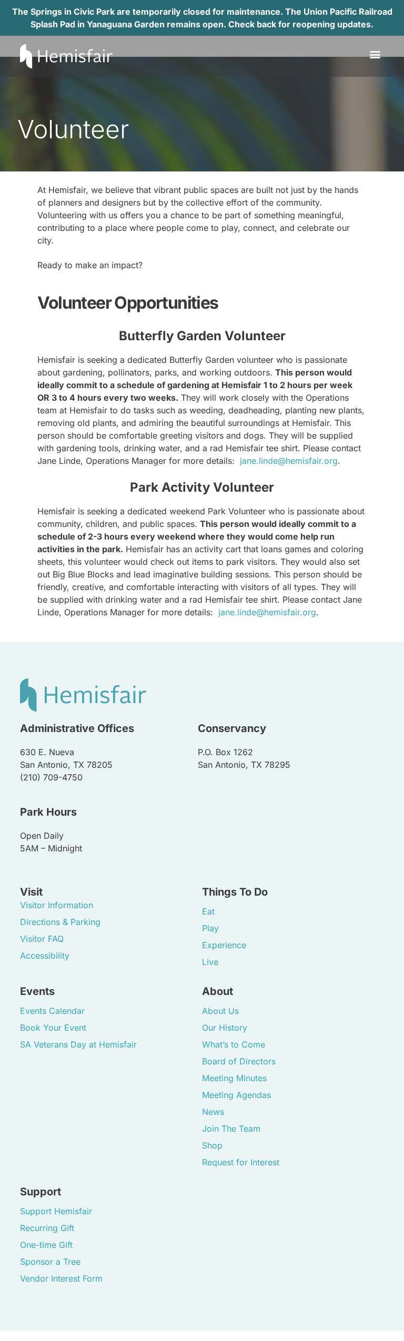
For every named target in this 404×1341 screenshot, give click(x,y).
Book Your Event (53, 1027)
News (213, 1111)
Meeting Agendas (236, 1095)
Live (210, 962)
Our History (224, 1027)
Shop (212, 1145)
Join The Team (231, 1128)
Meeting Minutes (234, 1078)
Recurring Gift (47, 1228)
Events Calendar (52, 1010)
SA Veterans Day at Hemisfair (78, 1044)
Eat (208, 911)
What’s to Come (233, 1044)
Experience (224, 945)
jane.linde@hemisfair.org (289, 460)
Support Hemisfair (56, 1211)
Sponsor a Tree (50, 1261)
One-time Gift (46, 1245)
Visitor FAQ (42, 938)
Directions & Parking (60, 922)
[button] (375, 54)
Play (210, 928)
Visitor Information (56, 905)
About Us (220, 1010)
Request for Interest (240, 1162)
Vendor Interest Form (61, 1278)
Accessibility (44, 955)
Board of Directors (239, 1061)
